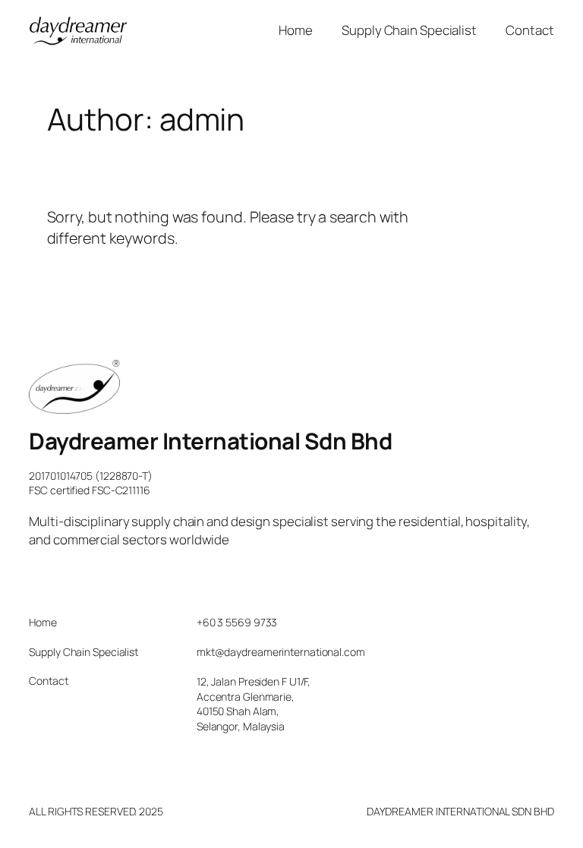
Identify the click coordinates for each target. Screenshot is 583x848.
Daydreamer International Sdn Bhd (210, 440)
